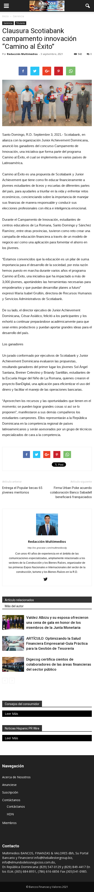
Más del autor (14, 606)
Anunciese (9, 785)
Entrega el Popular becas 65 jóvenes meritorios (22, 490)
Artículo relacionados (19, 600)
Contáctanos (11, 800)
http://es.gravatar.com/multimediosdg (47, 547)
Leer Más (11, 714)
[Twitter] (47, 579)
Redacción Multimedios (22, 54)
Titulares (20, 23)
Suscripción (10, 792)
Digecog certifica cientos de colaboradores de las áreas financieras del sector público (58, 664)
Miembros (9, 823)
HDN (10, 814)
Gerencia (7, 23)
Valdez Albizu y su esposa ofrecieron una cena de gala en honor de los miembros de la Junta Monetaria (57, 622)
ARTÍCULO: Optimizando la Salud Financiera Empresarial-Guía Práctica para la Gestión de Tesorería (57, 643)
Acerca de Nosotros (16, 777)
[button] (88, 6)
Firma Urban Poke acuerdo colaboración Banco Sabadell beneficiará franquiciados (71, 492)
